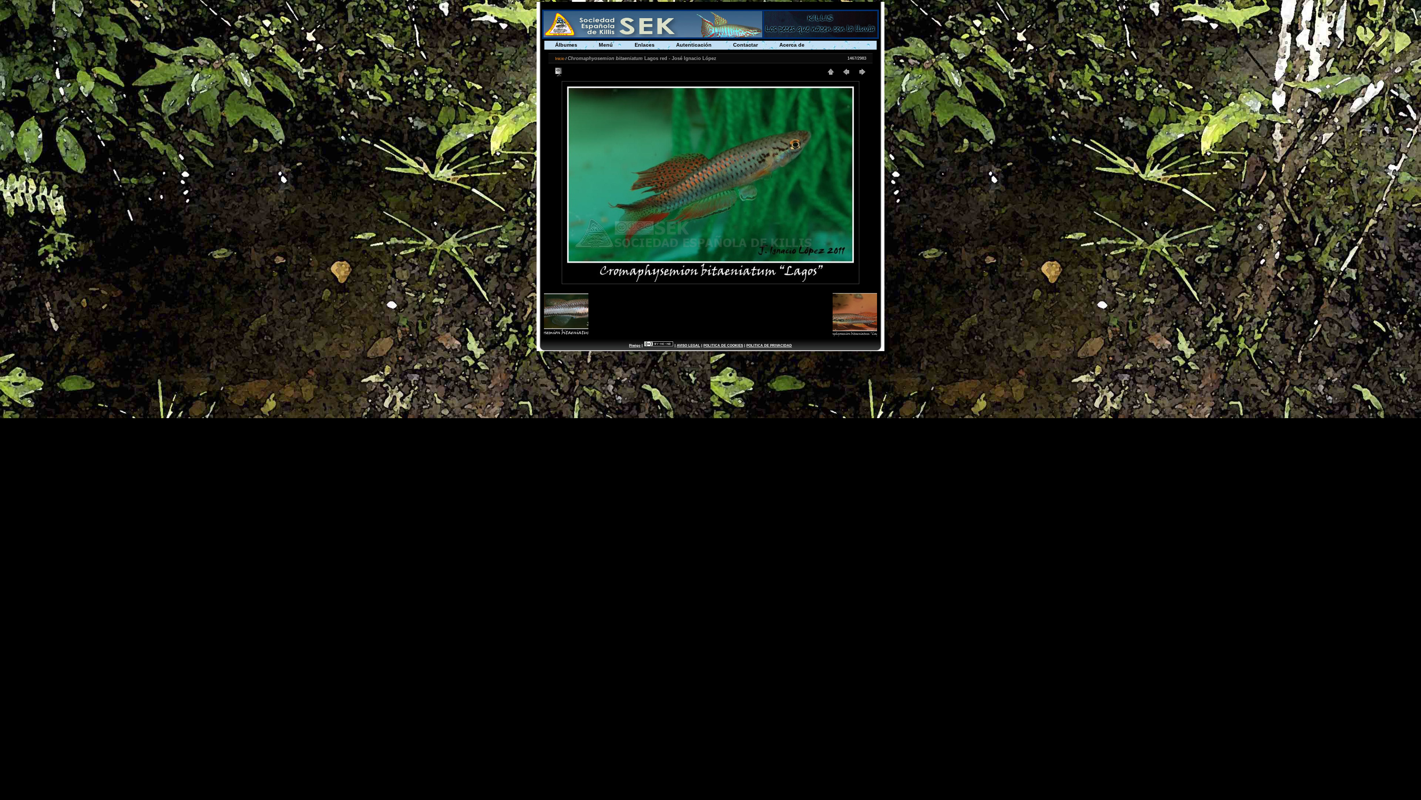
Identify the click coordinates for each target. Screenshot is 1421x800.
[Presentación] (559, 72)
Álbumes (566, 45)
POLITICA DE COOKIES (723, 345)
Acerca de (791, 45)
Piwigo (635, 345)
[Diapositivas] (831, 72)
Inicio (559, 58)
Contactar (745, 45)
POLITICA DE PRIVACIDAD (769, 345)
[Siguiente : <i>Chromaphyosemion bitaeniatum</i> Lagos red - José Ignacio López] (862, 72)
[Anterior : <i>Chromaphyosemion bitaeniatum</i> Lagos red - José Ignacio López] (846, 72)
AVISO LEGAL (688, 345)
